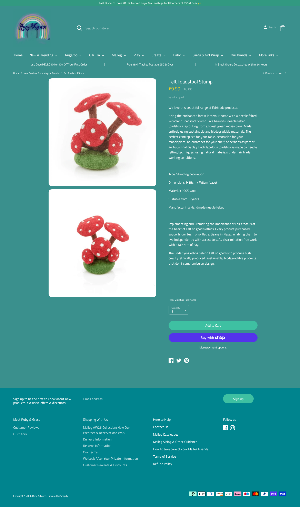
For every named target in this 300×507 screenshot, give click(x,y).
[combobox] (179, 310)
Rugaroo (71, 55)
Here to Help (162, 419)
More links (267, 55)
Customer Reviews (26, 427)
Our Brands (239, 55)
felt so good (178, 97)
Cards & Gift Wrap (206, 55)
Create (157, 55)
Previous (269, 73)
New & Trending (42, 55)
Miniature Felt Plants (185, 300)
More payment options (213, 347)
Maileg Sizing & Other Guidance (175, 441)
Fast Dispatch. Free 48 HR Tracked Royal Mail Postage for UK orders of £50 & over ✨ (150, 3)
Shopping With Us (95, 419)
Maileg (117, 55)
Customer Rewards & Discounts (105, 465)
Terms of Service (164, 456)
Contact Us (160, 426)
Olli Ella (95, 55)
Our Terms (90, 452)
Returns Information (97, 445)
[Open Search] (79, 28)
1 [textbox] (172, 311)
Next (281, 73)
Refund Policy (162, 463)
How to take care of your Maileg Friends (180, 449)
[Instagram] (233, 428)
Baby (177, 55)
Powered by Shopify (58, 496)
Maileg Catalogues (165, 434)
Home (18, 55)
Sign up (238, 398)
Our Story (20, 434)
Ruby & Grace (39, 496)
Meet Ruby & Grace (26, 419)
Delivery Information (97, 439)
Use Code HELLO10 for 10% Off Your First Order (58, 64)
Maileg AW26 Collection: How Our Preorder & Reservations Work (106, 430)
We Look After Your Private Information (110, 458)
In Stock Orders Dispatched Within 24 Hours (241, 64)
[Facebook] (226, 428)
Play (137, 55)
